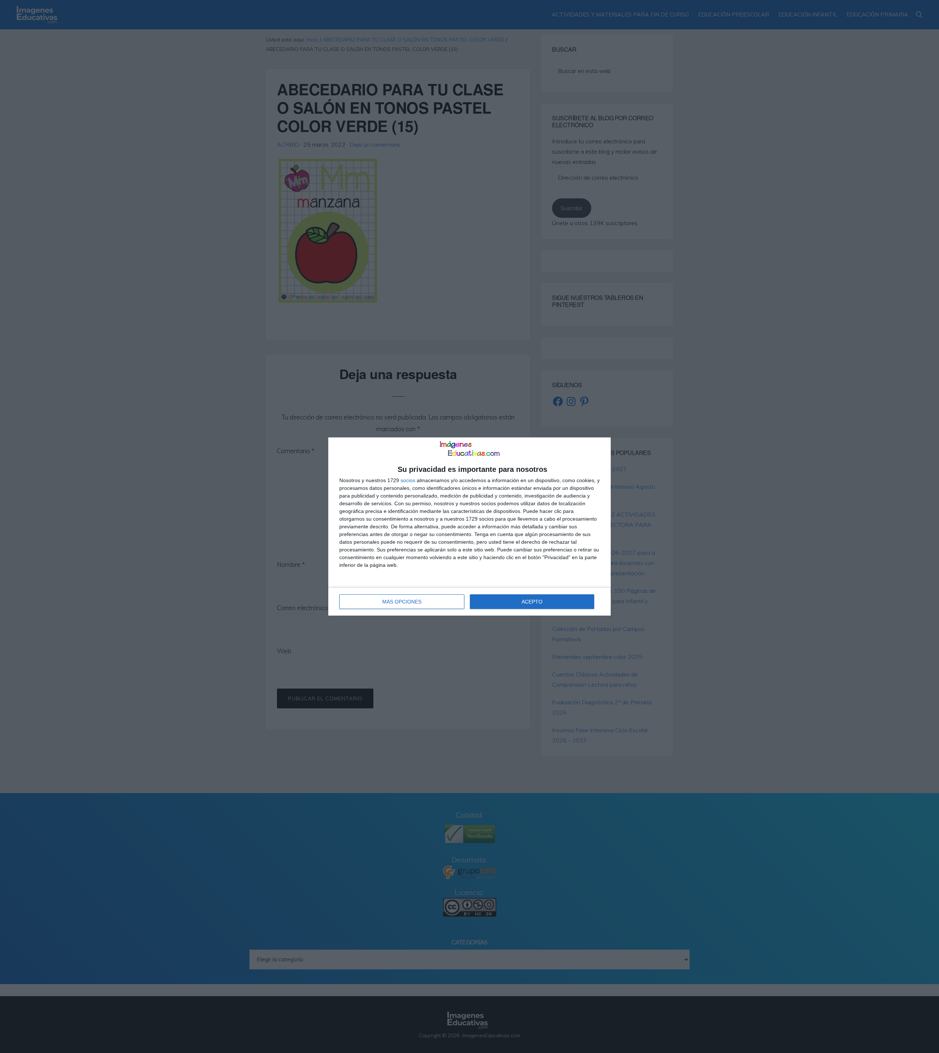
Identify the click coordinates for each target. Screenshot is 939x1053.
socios (408, 480)
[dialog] (469, 526)
